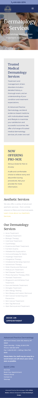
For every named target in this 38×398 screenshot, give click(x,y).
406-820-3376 (19, 2)
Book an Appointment (14, 319)
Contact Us (8, 377)
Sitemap (7, 379)
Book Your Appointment (13, 372)
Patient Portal (9, 374)
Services (7, 370)
